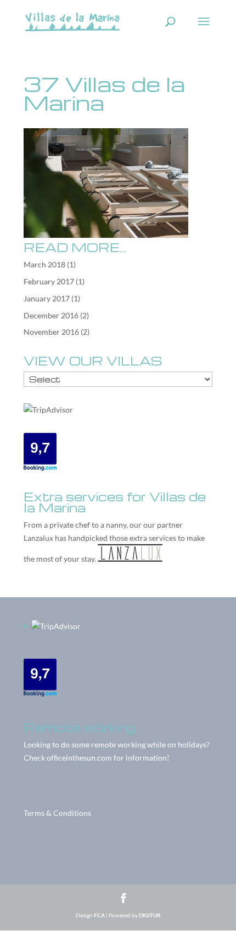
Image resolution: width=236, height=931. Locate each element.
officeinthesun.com (79, 757)
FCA (99, 915)
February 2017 (49, 281)
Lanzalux (38, 537)
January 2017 (47, 298)
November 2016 (51, 331)
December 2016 (51, 315)
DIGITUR (150, 915)
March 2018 (44, 264)
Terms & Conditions (57, 813)
